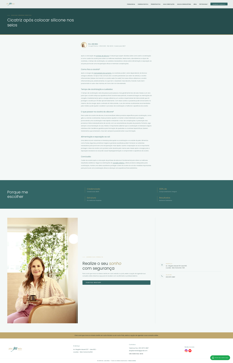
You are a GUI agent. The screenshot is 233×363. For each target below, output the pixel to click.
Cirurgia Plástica (143, 4)
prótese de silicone (102, 56)
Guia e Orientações (168, 4)
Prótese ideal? (203, 4)
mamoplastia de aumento (102, 73)
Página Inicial (131, 4)
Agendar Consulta (219, 4)
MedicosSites (132, 360)
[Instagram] (186, 350)
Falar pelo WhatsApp (93, 282)
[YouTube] (189, 350)
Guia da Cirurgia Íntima (184, 4)
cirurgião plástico (118, 163)
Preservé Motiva (155, 4)
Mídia (195, 4)
